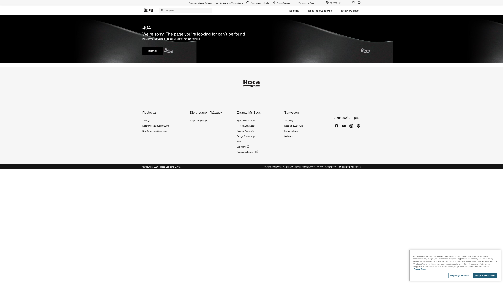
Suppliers (241, 146)
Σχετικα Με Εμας (249, 112)
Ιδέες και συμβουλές (320, 10)
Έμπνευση (291, 112)
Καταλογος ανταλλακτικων (154, 131)
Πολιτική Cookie (420, 269)
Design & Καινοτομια (246, 136)
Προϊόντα (293, 10)
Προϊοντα (149, 112)
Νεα (239, 141)
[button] (162, 10)
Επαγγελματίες (350, 10)
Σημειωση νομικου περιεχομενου (299, 166)
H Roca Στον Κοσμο (246, 125)
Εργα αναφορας (291, 131)
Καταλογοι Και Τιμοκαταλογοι (155, 125)
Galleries (288, 136)
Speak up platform (245, 152)
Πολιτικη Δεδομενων (273, 166)
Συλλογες (146, 120)
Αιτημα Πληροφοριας (199, 120)
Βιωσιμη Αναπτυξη (245, 131)
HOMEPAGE (152, 51)
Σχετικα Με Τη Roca (246, 120)
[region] (455, 265)
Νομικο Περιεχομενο (326, 166)
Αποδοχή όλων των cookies (485, 275)
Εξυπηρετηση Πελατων (206, 112)
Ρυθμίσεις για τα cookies (349, 166)
